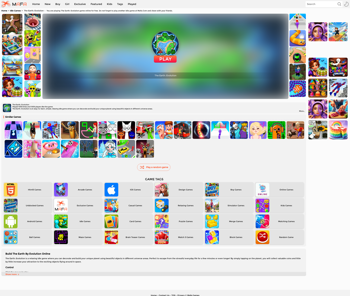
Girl (67, 4)
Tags (120, 4)
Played (132, 4)
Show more (11, 274)
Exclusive (80, 4)
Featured (96, 4)
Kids (109, 4)
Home (36, 4)
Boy (57, 4)
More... (302, 111)
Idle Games (15, 10)
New (47, 4)
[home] (15, 4)
